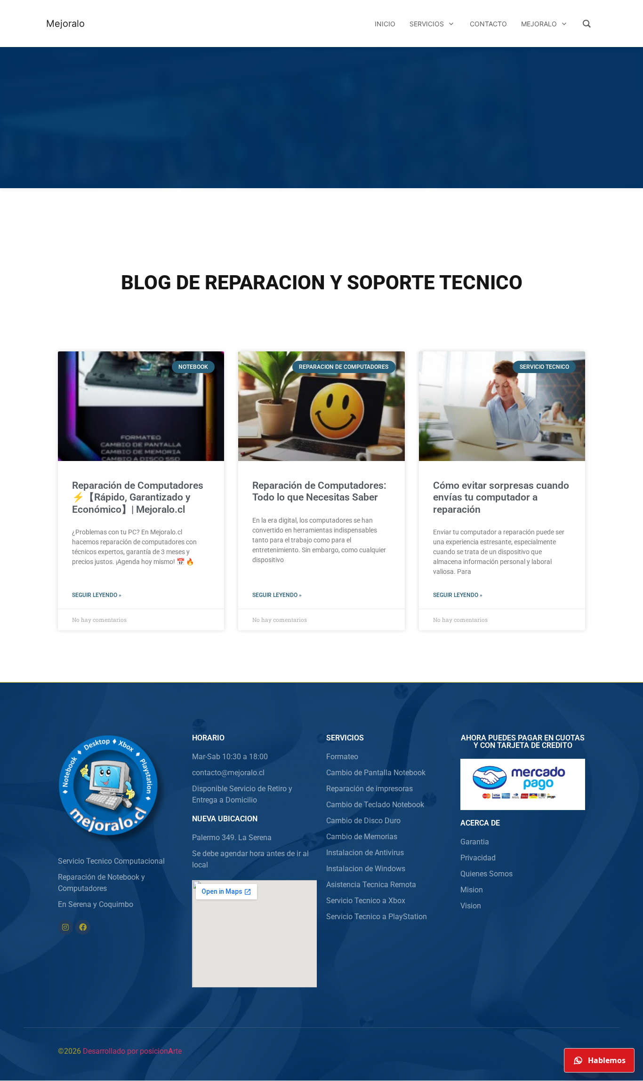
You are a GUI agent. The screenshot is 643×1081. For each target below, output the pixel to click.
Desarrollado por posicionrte (132, 1051)
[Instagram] (65, 927)
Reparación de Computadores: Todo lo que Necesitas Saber (319, 491)
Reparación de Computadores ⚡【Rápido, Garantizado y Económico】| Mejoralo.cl (137, 497)
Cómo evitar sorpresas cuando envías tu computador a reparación (501, 497)
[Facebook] (82, 927)
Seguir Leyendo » (96, 595)
